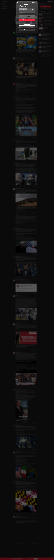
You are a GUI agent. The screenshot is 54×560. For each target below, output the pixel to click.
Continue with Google (27, 24)
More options (28, 29)
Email (23, 9)
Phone (32, 9)
